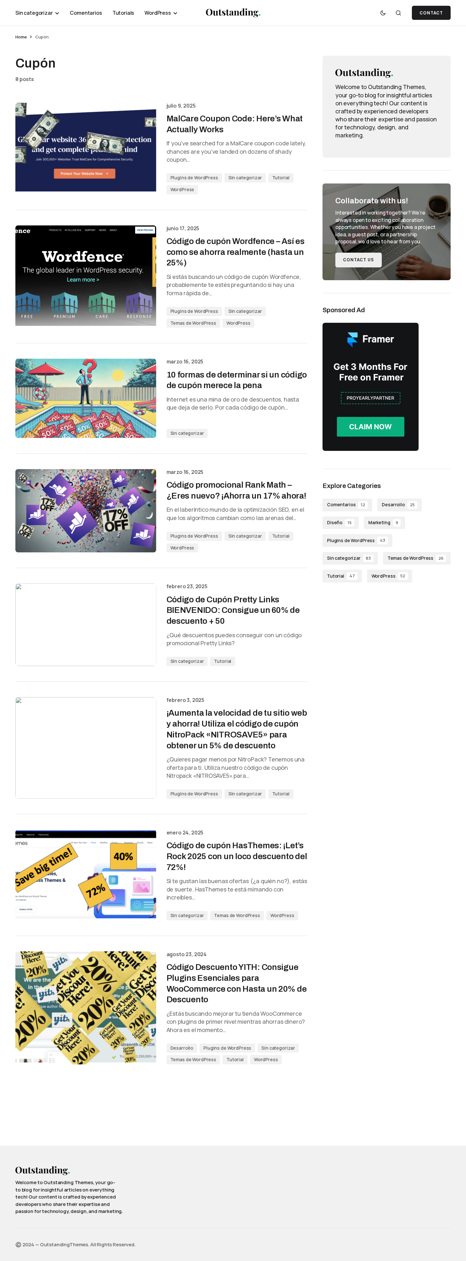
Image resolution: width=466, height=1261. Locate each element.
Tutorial (281, 178)
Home (21, 37)
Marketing (383, 522)
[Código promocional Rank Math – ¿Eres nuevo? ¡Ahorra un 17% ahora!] (85, 511)
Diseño (339, 522)
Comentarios (346, 504)
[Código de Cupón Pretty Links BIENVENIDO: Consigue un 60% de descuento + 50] (85, 624)
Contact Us (358, 260)
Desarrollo (181, 1048)
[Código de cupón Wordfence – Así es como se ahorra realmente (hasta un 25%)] (85, 276)
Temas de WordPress (193, 323)
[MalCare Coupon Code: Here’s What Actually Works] (85, 148)
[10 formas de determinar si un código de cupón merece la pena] (85, 398)
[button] (383, 12)
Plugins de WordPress (194, 178)
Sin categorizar (245, 178)
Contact (431, 13)
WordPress (182, 189)
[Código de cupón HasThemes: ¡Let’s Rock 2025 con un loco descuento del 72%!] (85, 875)
